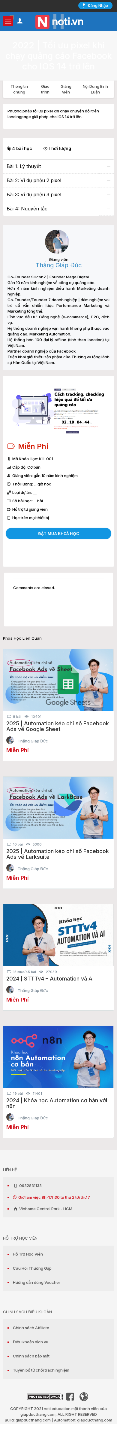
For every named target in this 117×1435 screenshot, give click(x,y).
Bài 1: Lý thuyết (24, 166)
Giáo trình (45, 89)
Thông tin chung (19, 89)
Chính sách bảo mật (31, 1356)
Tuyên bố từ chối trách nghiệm (41, 1370)
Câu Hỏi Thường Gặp (32, 1268)
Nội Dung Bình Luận (95, 89)
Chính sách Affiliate (31, 1327)
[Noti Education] (58, 21)
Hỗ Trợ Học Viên (28, 1254)
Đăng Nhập (98, 5)
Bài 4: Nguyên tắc (27, 209)
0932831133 (30, 1185)
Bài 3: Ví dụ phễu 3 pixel (34, 194)
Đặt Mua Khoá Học (58, 533)
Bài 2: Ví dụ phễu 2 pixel (34, 180)
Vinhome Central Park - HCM (45, 1208)
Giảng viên (66, 89)
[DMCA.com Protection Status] (45, 1398)
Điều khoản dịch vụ (30, 1341)
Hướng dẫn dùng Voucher (36, 1282)
